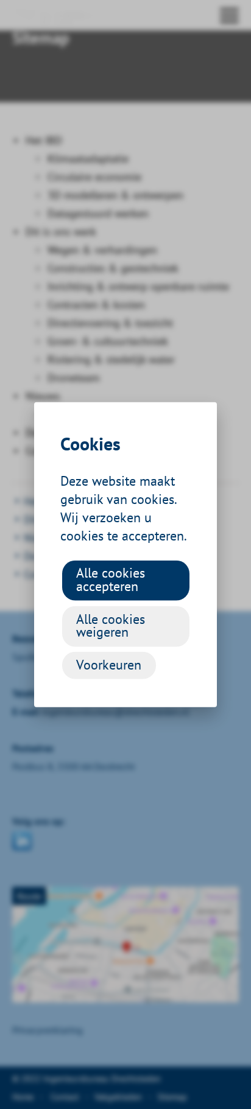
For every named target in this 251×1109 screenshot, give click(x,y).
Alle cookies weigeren (110, 625)
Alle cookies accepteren (110, 579)
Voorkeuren (108, 664)
